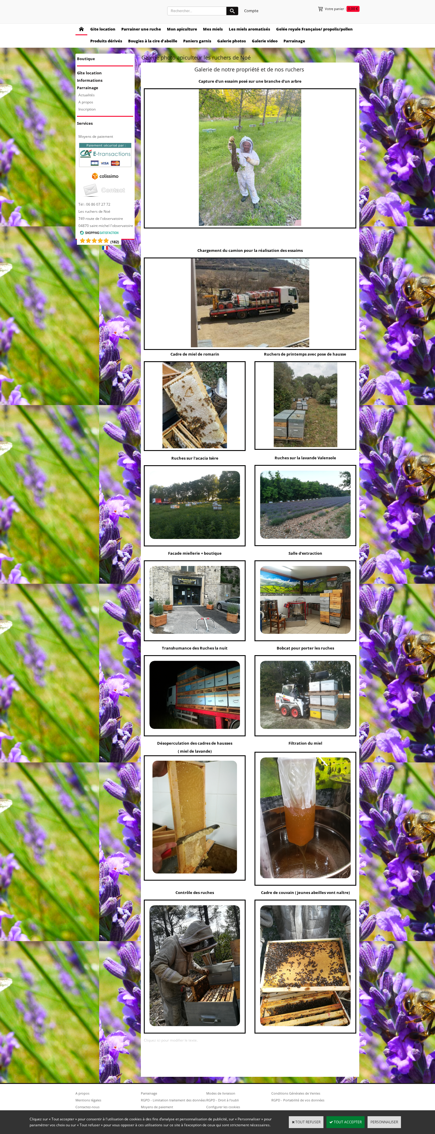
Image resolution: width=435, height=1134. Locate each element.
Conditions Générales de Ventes (295, 1093)
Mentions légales (88, 1100)
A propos (85, 102)
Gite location (102, 29)
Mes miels (213, 29)
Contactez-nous (87, 1107)
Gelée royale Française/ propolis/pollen (314, 29)
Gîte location (89, 73)
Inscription (87, 109)
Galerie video (265, 41)
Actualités (86, 94)
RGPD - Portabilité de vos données (297, 1100)
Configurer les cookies (223, 1107)
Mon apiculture (182, 29)
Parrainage (294, 41)
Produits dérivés (106, 41)
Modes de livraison (220, 1093)
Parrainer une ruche (141, 29)
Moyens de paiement (95, 136)
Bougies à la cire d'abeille (152, 41)
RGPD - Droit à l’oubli (222, 1100)
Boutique (86, 58)
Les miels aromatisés (249, 29)
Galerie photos (231, 41)
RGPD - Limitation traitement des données (173, 1100)
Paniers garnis (197, 41)
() (114, 241)
